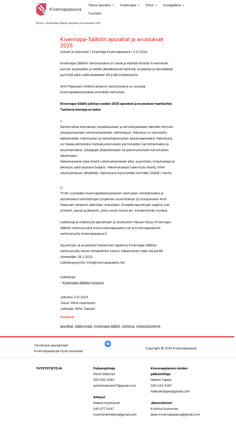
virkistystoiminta (148, 326)
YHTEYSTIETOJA (49, 368)
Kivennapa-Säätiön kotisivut (83, 283)
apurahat (66, 326)
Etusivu (40, 23)
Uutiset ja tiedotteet (74, 52)
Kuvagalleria (172, 5)
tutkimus (128, 326)
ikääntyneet (83, 326)
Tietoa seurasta (99, 5)
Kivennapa (128, 5)
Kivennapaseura (65, 9)
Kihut (150, 5)
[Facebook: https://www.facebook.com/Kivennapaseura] (108, 344)
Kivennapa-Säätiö (107, 326)
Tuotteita (94, 13)
